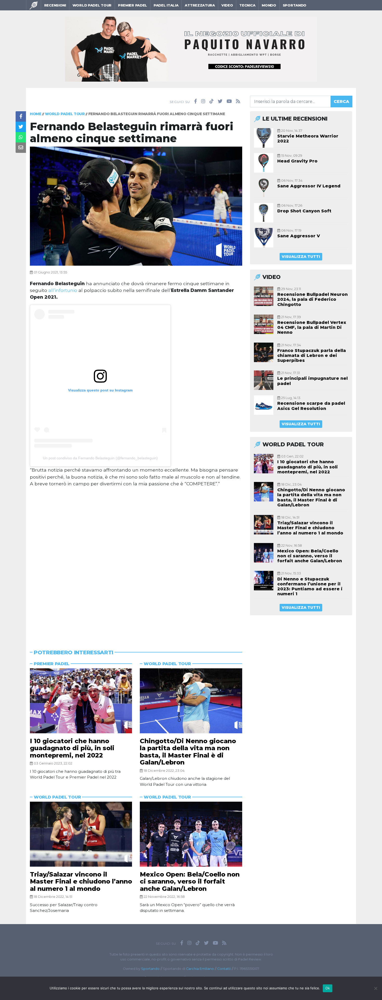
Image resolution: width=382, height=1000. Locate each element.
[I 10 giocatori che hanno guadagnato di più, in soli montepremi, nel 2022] (81, 700)
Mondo (269, 5)
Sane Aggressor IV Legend (308, 186)
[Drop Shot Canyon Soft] (263, 213)
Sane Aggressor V (298, 235)
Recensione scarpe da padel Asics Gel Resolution (311, 406)
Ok (327, 988)
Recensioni (55, 5)
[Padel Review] (33, 5)
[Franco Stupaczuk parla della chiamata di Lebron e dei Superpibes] (263, 352)
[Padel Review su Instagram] (203, 101)
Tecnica (247, 5)
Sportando (294, 5)
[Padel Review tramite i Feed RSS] (238, 101)
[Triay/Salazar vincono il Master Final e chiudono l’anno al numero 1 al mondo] (81, 834)
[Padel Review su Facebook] (195, 101)
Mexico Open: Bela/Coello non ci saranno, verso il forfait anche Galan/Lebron (190, 881)
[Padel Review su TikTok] (211, 101)
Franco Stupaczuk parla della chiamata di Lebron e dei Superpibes (311, 355)
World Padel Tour (92, 5)
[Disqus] (136, 562)
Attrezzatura (200, 5)
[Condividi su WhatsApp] (21, 137)
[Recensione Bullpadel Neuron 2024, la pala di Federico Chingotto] (263, 296)
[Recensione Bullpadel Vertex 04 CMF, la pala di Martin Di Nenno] (263, 324)
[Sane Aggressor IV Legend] (263, 188)
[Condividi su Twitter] (21, 127)
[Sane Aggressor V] (263, 237)
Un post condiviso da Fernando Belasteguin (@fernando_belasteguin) (100, 458)
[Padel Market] (191, 48)
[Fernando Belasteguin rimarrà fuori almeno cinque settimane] (136, 205)
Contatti (224, 969)
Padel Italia (166, 5)
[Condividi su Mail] (21, 147)
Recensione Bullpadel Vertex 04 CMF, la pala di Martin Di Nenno (311, 327)
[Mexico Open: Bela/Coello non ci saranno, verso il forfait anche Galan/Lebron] (191, 834)
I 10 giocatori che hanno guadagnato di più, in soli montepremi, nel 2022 (72, 748)
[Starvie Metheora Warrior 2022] (263, 138)
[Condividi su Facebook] (21, 116)
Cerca (341, 101)
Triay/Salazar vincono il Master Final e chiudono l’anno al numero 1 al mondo (81, 881)
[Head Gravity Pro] (263, 163)
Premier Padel (132, 5)
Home (35, 114)
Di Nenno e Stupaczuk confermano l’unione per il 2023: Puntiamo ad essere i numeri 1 (310, 587)
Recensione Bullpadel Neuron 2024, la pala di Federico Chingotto (312, 299)
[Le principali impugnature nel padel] (263, 380)
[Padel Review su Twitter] (220, 101)
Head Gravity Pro (297, 161)
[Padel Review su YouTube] (229, 101)
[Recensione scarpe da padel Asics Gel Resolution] (263, 405)
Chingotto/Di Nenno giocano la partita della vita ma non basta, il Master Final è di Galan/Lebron (188, 751)
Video (227, 5)
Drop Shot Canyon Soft (304, 210)
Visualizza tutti (301, 256)
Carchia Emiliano (200, 969)
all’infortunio (62, 290)
